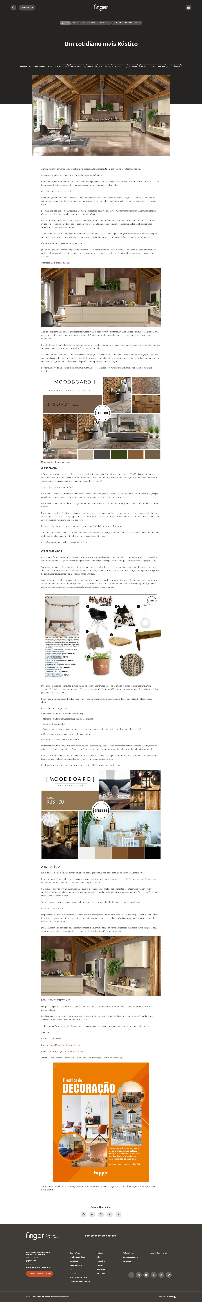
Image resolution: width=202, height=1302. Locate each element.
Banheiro (99, 1265)
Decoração (92, 66)
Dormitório (100, 1261)
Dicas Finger (118, 66)
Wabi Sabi (52, 477)
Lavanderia (100, 1269)
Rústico (71, 181)
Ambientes (62, 66)
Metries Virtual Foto (74, 1051)
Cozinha (99, 1253)
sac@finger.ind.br (43, 1252)
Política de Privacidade (78, 1277)
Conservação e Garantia (158, 1253)
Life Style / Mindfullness (153, 66)
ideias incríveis (93, 1186)
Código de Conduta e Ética (80, 1281)
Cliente (152, 1249)
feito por (166, 1297)
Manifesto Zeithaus (77, 1257)
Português (25, 8)
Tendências (105, 23)
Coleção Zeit (74, 1261)
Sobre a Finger (75, 1253)
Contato (73, 1273)
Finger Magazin (89, 23)
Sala (97, 1257)
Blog (75, 23)
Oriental (77, 477)
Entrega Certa (128, 1261)
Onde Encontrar (76, 1265)
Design (104, 66)
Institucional (76, 1249)
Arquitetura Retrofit (63, 1026)
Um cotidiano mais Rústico (101, 7)
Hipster (63, 227)
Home (67, 23)
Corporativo (101, 1273)
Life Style (132, 66)
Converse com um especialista (40, 1274)
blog (120, 1057)
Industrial (73, 220)
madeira (104, 253)
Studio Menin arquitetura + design (64, 1045)
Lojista (126, 1249)
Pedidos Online (128, 1253)
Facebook (123, 1186)
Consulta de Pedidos (130, 1257)
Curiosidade (77, 66)
